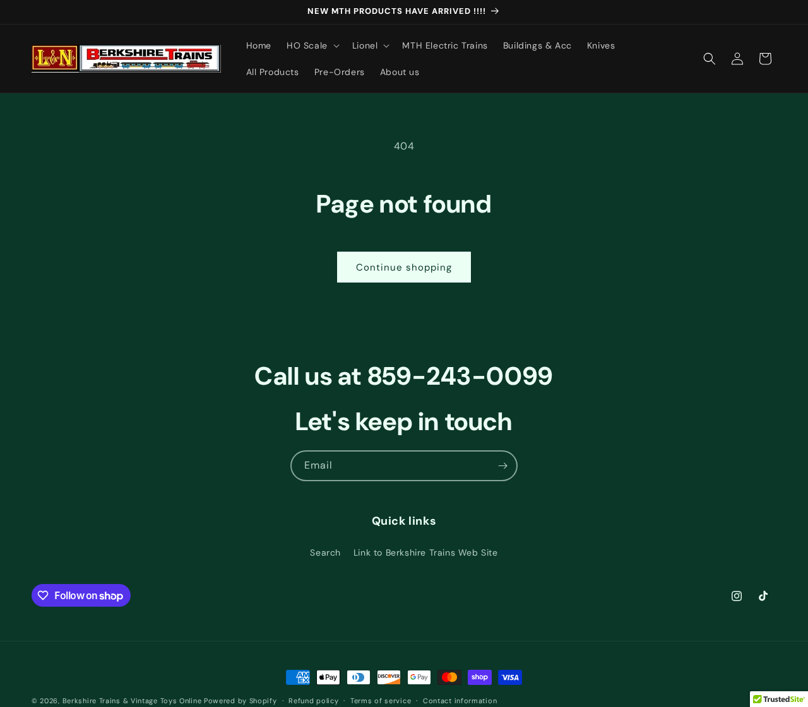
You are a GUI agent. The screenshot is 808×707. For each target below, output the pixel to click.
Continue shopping (404, 267)
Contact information (460, 700)
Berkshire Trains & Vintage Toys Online (132, 700)
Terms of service (380, 700)
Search (325, 552)
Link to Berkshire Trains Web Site (426, 552)
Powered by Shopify (240, 700)
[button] (312, 45)
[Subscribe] (502, 465)
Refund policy (313, 700)
